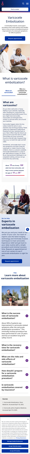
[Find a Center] (27, 229)
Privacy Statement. (21, 438)
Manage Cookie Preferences (15, 441)
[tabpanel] (15, 140)
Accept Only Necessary (15, 446)
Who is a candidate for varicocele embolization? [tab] (22, 91)
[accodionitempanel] (15, 330)
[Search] (23, 3)
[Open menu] (27, 3)
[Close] (28, 419)
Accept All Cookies (15, 451)
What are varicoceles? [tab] (8, 91)
